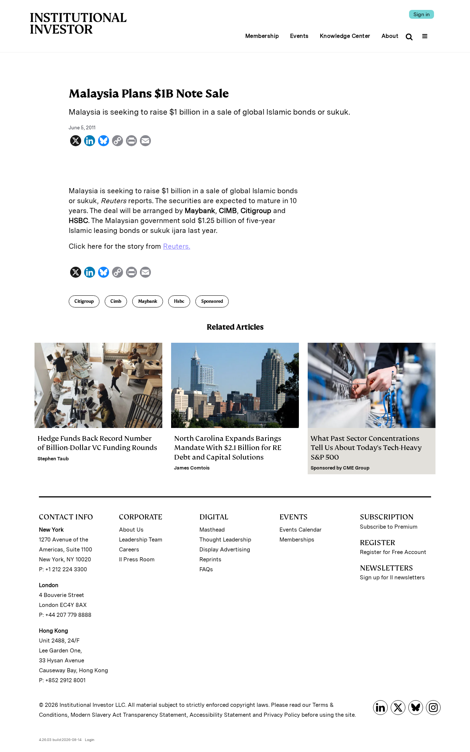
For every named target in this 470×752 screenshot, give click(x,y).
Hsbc (179, 301)
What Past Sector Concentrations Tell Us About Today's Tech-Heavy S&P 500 (366, 447)
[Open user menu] (426, 34)
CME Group (356, 468)
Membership (262, 36)
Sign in (421, 14)
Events (299, 36)
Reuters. (176, 246)
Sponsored (212, 301)
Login (89, 739)
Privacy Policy (282, 715)
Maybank (147, 301)
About (390, 36)
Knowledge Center (345, 36)
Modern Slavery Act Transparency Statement (128, 715)
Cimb (116, 301)
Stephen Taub (53, 458)
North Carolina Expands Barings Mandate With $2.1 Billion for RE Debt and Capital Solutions (228, 447)
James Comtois (192, 468)
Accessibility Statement (220, 715)
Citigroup (84, 301)
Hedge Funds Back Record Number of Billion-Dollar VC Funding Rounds (97, 443)
